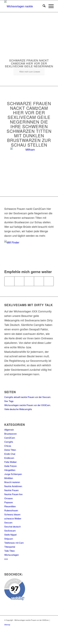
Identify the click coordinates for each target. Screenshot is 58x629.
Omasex (8, 498)
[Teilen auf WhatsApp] (29, 281)
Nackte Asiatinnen (13, 486)
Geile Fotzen (10, 465)
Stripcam (8, 538)
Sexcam (8, 522)
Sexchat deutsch (12, 526)
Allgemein (9, 429)
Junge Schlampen (13, 474)
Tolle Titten (9, 550)
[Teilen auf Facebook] (9, 281)
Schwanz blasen (12, 514)
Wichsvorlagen (11, 554)
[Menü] (50, 6)
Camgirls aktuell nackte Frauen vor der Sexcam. (27, 397)
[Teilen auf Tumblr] (49, 281)
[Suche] (43, 6)
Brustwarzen (10, 433)
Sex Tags (9, 401)
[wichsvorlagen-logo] (24, 6)
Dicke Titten (10, 449)
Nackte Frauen (11, 490)
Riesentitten (10, 506)
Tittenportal (9, 546)
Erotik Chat (9, 453)
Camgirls (8, 441)
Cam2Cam (9, 437)
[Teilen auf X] (19, 281)
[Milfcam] (29, 166)
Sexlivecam (10, 530)
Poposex (8, 502)
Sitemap (7, 624)
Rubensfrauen (11, 510)
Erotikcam (9, 457)
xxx (6, 558)
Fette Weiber (10, 461)
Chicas (7, 445)
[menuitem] (43, 6)
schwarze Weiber (12, 518)
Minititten (8, 478)
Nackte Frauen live (13, 494)
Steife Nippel (10, 534)
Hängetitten (9, 470)
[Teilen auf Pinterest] (39, 281)
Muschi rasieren (12, 482)
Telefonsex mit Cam (14, 542)
